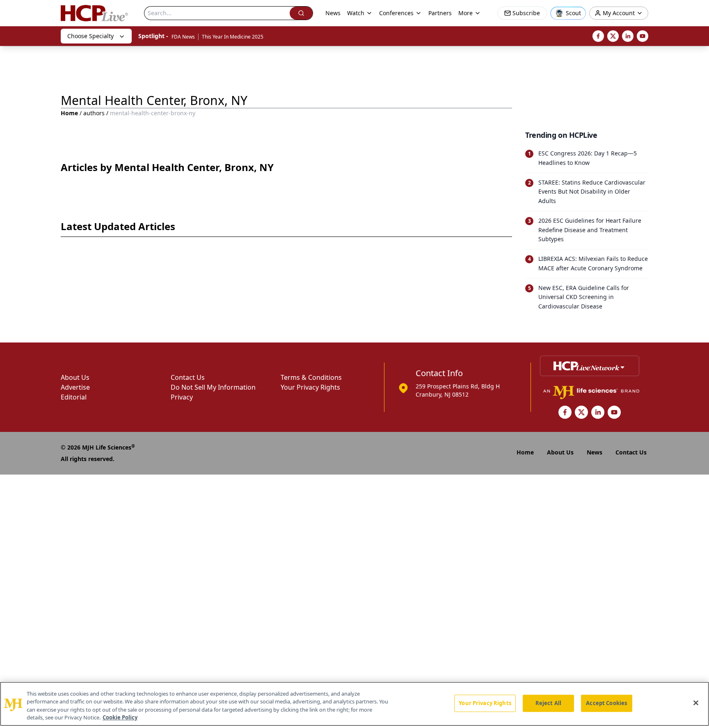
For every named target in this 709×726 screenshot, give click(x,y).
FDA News (183, 36)
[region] (354, 704)
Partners (440, 13)
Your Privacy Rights (310, 387)
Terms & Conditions (311, 377)
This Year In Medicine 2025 (232, 36)
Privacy (182, 397)
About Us (75, 377)
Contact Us (188, 377)
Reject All (548, 703)
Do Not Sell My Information (213, 387)
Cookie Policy (120, 717)
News (333, 13)
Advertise (75, 387)
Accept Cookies (606, 703)
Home (69, 113)
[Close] (696, 703)
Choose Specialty (90, 36)
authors (94, 113)
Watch (355, 13)
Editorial (74, 397)
